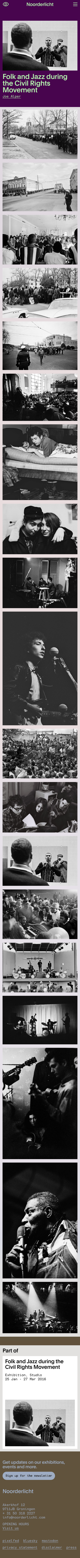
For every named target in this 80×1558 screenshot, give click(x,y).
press (71, 1547)
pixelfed (11, 1541)
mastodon (50, 1541)
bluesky (30, 1541)
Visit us (11, 1528)
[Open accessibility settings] (6, 4)
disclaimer (52, 1547)
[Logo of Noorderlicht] (40, 4)
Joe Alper (12, 96)
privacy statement (20, 1547)
